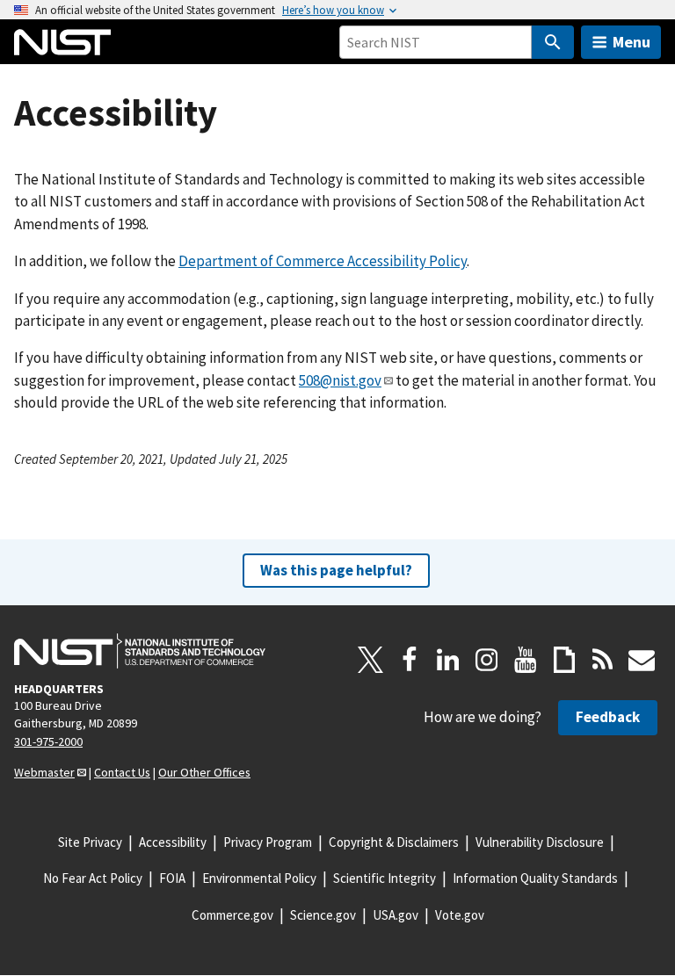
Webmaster (44, 772)
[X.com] (371, 659)
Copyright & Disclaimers (394, 842)
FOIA (172, 878)
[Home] (62, 42)
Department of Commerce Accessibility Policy (322, 261)
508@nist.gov (340, 380)
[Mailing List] (641, 659)
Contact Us (122, 772)
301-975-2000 (48, 741)
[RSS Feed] (603, 659)
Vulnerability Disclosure (539, 842)
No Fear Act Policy (92, 878)
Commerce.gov (232, 915)
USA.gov (395, 915)
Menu (631, 42)
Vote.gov (459, 915)
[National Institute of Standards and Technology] (139, 651)
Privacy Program (267, 842)
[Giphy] (564, 659)
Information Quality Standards (535, 878)
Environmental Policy (259, 878)
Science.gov (323, 915)
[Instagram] (487, 659)
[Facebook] (409, 659)
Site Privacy (90, 842)
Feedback (608, 717)
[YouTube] (525, 659)
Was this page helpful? (336, 570)
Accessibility (173, 842)
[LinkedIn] (448, 659)
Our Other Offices (204, 772)
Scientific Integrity (384, 878)
